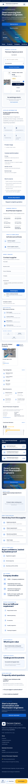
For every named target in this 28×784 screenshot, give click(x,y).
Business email (6, 266)
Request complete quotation (14, 202)
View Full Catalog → (21, 345)
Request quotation (14, 28)
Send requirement (14, 102)
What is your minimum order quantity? (11, 680)
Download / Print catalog (14, 67)
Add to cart (18, 91)
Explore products (14, 24)
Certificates (4, 744)
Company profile (5, 742)
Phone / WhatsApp (7, 271)
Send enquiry (14, 291)
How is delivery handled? (11, 694)
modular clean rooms (17, 72)
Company (17, 44)
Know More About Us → (7, 417)
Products (9, 44)
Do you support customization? (13, 689)
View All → (23, 369)
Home (3, 44)
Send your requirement (14, 715)
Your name (5, 261)
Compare (18, 87)
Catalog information (6, 740)
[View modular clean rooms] (7, 82)
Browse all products (14, 197)
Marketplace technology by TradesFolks (11, 771)
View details (18, 84)
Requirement (6, 280)
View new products (14, 482)
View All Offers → (23, 441)
